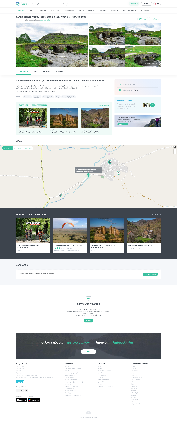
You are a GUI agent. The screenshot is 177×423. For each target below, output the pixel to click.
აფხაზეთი (134, 388)
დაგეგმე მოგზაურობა (129, 10)
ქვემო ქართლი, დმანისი (37, 20)
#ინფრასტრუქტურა (68, 97)
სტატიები (91, 10)
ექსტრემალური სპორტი (105, 386)
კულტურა (101, 382)
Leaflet (166, 207)
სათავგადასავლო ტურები (73, 368)
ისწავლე (68, 384)
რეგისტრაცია (20, 373)
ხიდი (17, 20)
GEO (158, 4)
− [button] (174, 153)
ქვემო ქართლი (135, 379)
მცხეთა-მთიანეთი (136, 404)
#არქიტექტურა (48, 97)
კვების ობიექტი (70, 377)
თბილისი (134, 386)
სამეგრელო (134, 370)
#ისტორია (27, 97)
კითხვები (46, 71)
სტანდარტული (7, 148)
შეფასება (59, 71)
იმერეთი (133, 397)
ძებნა (88, 351)
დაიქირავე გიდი (124, 101)
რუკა (35, 71)
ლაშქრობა (101, 368)
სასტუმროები (55, 10)
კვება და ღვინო (69, 10)
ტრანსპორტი (103, 10)
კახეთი (133, 373)
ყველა (67, 366)
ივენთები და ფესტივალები (73, 395)
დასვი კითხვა (152, 274)
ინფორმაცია (23, 71)
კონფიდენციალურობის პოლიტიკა (26, 375)
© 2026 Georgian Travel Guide (88, 417)
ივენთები (114, 10)
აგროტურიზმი (69, 388)
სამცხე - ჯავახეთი (136, 377)
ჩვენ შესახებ (20, 368)
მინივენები (134, 399)
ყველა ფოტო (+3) (152, 63)
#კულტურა (37, 97)
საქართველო (144, 10)
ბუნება (67, 370)
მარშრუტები (43, 10)
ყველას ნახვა (103, 105)
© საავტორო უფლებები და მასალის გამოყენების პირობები (34, 377)
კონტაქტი (19, 370)
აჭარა (132, 401)
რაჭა (132, 384)
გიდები (81, 10)
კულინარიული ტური (71, 386)
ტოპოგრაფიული (18, 148)
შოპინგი (100, 377)
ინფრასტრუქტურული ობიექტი (74, 382)
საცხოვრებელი (69, 375)
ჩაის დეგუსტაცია (70, 390)
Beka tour (133, 395)
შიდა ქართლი (135, 375)
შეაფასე (88, 320)
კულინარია (101, 373)
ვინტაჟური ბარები (103, 379)
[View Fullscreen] (175, 147)
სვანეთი (133, 368)
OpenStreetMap (173, 207)
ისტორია (100, 384)
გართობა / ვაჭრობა (71, 379)
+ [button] (174, 150)
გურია (132, 382)
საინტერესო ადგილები (105, 370)
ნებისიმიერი (135, 393)
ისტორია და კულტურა (72, 373)
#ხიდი (58, 97)
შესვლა (146, 4)
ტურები (32, 10)
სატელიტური (28, 148)
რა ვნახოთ (21, 10)
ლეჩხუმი (133, 390)
